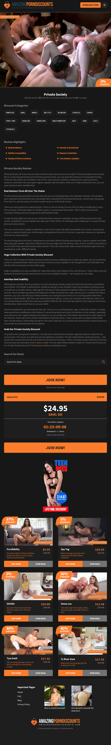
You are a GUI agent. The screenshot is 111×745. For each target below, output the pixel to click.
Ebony (89, 112)
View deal (41, 564)
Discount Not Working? (55, 387)
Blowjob (62, 112)
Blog (19, 700)
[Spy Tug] (82, 531)
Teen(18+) (10, 129)
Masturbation (59, 121)
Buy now (16, 564)
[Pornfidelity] (28, 531)
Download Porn (90, 5)
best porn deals (42, 345)
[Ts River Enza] (82, 640)
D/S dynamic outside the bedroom (82, 709)
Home (20, 692)
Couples (76, 112)
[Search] (103, 361)
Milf (74, 121)
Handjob (26, 121)
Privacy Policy (23, 704)
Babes (34, 112)
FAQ (19, 696)
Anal (23, 112)
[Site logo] (28, 5)
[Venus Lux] (82, 586)
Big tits (47, 112)
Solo (95, 121)
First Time (10, 121)
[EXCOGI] (28, 586)
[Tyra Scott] (28, 640)
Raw (84, 121)
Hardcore (41, 121)
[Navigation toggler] (104, 5)
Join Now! (55, 379)
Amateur (10, 112)
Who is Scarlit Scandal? (54, 708)
